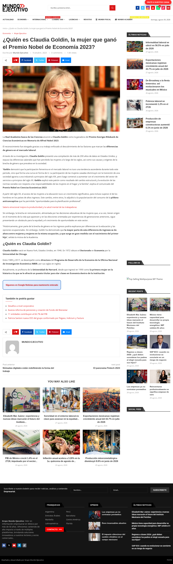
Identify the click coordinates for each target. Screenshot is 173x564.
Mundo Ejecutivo (20, 52)
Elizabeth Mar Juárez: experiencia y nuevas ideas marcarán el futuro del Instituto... (21, 419)
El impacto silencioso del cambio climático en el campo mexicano (113, 537)
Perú (68, 512)
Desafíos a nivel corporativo (21, 306)
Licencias (73, 19)
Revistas (88, 19)
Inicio (5, 28)
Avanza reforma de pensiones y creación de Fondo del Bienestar (38, 310)
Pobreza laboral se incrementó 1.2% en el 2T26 (157, 104)
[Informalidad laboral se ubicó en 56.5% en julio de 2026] (135, 46)
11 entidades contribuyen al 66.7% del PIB (27, 314)
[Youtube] (153, 8)
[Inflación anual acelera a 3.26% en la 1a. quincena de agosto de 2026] (61, 442)
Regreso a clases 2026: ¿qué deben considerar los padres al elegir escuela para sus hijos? (137, 357)
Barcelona (70, 516)
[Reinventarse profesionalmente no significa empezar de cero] (160, 376)
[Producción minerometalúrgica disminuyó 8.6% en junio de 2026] (101, 442)
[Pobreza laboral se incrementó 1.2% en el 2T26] (135, 105)
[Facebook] (137, 8)
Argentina (49, 512)
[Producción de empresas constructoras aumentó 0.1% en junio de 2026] (135, 122)
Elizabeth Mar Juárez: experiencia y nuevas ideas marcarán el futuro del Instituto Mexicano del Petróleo (137, 321)
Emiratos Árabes (52, 516)
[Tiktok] (163, 8)
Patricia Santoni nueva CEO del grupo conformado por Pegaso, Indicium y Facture (46, 318)
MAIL (60, 529)
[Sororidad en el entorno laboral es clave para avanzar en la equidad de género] (61, 399)
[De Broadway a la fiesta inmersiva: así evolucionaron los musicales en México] (135, 84)
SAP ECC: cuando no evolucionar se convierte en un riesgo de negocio (159, 356)
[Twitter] (143, 8)
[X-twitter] (9, 545)
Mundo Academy (125, 19)
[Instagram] (148, 8)
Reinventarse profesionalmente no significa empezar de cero (159, 391)
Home (169, 560)
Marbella (49, 520)
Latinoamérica (51, 523)
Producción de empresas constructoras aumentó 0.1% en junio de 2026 (158, 123)
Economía (22, 19)
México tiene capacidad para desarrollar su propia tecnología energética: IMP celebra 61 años (159, 321)
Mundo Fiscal (104, 19)
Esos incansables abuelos (114, 523)
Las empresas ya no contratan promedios (136, 388)
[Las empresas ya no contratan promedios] (137, 376)
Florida (69, 523)
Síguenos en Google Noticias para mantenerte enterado (32, 285)
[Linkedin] (19, 545)
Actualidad (8, 19)
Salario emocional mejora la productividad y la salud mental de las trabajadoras (40, 207)
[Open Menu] (168, 8)
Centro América (73, 520)
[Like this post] (16, 60)
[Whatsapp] (158, 8)
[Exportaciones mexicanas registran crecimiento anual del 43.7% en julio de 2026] (101, 399)
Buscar (112, 8)
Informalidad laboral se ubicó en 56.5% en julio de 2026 (157, 45)
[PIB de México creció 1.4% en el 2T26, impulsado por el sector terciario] (21, 442)
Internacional (40, 19)
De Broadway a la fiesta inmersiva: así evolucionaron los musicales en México (158, 85)
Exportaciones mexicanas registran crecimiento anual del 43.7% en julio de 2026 (101, 419)
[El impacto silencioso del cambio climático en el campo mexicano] (94, 537)
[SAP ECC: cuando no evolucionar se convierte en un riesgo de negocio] (160, 342)
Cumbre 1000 (57, 19)
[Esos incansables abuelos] (94, 526)
